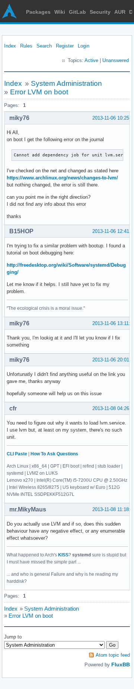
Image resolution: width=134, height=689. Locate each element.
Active (91, 60)
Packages (38, 12)
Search (44, 46)
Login (83, 46)
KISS (63, 555)
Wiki (59, 12)
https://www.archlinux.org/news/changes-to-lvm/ (62, 178)
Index (10, 46)
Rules (26, 46)
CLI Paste (17, 453)
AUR (119, 12)
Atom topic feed (113, 655)
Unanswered (115, 60)
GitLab (77, 12)
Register (65, 46)
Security (100, 12)
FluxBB (120, 664)
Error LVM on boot (39, 92)
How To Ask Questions (54, 453)
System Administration (66, 83)
